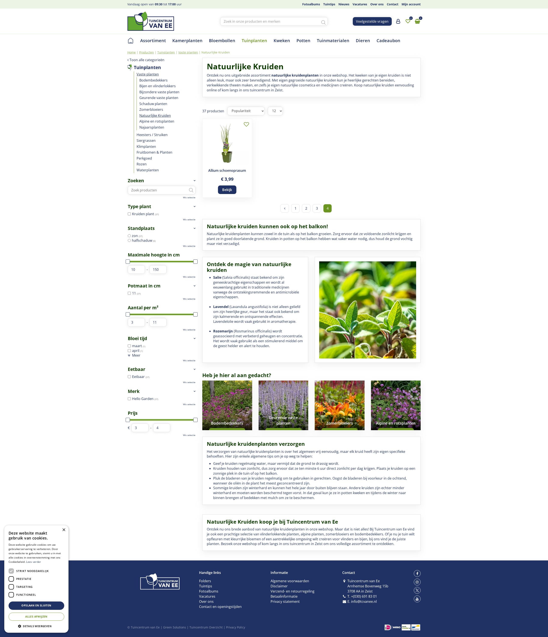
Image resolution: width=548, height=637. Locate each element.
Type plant (139, 206)
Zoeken (136, 181)
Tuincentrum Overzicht (206, 627)
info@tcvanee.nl (364, 601)
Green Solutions (174, 627)
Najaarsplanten (151, 127)
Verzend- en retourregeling (292, 591)
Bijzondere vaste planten (159, 92)
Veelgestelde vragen (372, 21)
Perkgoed (144, 158)
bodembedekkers (369, 534)
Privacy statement (285, 601)
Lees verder (33, 562)
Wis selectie (189, 197)
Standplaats (141, 228)
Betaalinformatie (284, 596)
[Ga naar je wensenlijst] (408, 21)
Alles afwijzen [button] (36, 616)
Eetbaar (136, 369)
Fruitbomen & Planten (154, 152)
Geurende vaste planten (158, 98)
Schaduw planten (153, 104)
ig (417, 582)
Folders (205, 581)
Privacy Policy (235, 627)
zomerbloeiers (337, 534)
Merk (134, 391)
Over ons (206, 601)
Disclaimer (279, 586)
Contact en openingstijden (220, 606)
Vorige (284, 208)
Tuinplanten (147, 67)
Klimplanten (146, 146)
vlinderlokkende (273, 534)
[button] (36, 626)
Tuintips (205, 586)
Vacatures (207, 596)
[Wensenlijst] (408, 21)
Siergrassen (146, 140)
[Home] (130, 40)
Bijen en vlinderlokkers (157, 86)
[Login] (398, 23)
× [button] (63, 530)
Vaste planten (148, 74)
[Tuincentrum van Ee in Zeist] (150, 21)
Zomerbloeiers (151, 109)
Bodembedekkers (153, 80)
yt (417, 599)
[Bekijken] (417, 21)
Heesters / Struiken (152, 135)
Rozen (142, 164)
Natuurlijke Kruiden (155, 115)
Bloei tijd (137, 338)
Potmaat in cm (144, 286)
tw (417, 590)
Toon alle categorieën (147, 60)
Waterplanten (148, 170)
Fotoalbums (208, 591)
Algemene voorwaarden (290, 581)
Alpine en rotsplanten (156, 121)
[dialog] (36, 579)
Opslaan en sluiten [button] (36, 605)
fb (417, 573)
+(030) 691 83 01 (364, 596)
